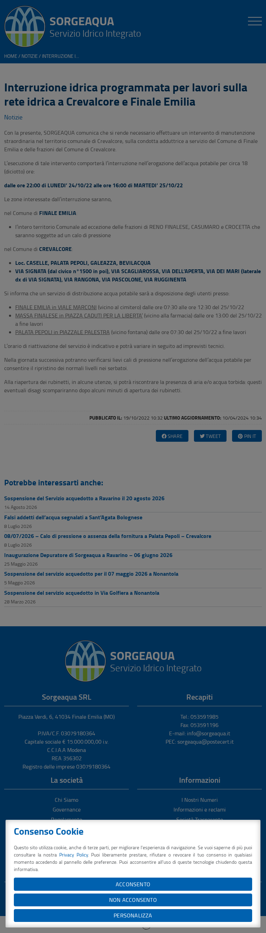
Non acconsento (133, 900)
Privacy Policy (73, 854)
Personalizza (133, 915)
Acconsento (133, 884)
